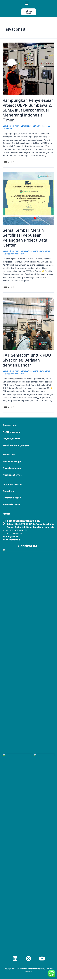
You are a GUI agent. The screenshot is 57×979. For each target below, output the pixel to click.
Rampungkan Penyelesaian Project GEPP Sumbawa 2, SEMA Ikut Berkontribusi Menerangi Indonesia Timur (28, 110)
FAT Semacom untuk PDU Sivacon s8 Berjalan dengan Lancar (27, 360)
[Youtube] (42, 958)
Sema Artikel (26, 251)
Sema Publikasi (39, 126)
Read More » (8, 162)
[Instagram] (28, 958)
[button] (27, 3)
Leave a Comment (11, 126)
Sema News (26, 126)
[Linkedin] (15, 958)
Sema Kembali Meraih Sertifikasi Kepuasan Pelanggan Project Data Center (25, 237)
